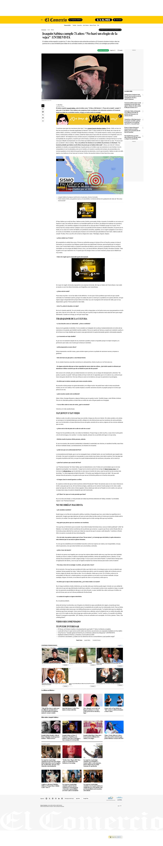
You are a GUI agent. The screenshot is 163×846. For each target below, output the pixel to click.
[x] (49, 798)
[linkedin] (59, 798)
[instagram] (52, 798)
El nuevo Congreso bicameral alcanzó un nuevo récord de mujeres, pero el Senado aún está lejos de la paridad (132, 130)
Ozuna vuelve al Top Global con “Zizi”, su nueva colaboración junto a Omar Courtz (113, 709)
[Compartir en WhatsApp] (43, 108)
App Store (78, 798)
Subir (119, 805)
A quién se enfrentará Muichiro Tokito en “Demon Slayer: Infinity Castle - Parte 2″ (50, 785)
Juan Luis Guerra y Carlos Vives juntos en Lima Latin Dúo (70, 709)
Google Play (85, 798)
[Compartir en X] (43, 114)
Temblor (74, 25)
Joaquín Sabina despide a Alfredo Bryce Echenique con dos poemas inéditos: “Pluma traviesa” (50, 736)
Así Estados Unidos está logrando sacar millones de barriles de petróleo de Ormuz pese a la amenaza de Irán (132, 113)
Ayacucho (79, 25)
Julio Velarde (86, 25)
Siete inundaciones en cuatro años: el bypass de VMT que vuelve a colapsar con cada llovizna (132, 137)
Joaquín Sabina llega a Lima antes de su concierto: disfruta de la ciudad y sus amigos (92, 736)
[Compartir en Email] (43, 117)
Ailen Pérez (60, 104)
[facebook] (46, 798)
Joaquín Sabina (87, 640)
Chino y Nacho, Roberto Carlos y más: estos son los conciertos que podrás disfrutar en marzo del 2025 (113, 736)
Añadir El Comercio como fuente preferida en (110, 29)
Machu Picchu (93, 25)
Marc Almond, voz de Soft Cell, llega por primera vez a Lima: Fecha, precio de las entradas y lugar (91, 710)
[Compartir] (43, 105)
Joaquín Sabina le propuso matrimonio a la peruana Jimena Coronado (78, 197)
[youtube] (56, 798)
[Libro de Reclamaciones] (120, 798)
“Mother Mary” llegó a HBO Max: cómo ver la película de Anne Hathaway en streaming (71, 761)
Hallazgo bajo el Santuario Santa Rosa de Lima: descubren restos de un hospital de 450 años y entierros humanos (132, 97)
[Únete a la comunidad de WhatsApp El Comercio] (103, 50)
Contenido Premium (96, 640)
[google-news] (62, 798)
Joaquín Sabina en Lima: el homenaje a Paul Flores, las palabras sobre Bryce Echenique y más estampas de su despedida (71, 737)
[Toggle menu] (41, 19)
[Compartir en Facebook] (43, 111)
